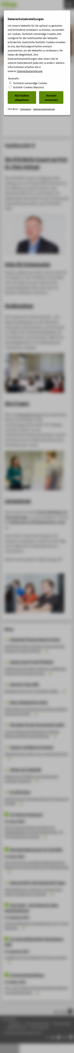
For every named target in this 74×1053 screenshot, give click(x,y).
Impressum (25, 109)
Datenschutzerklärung (29, 71)
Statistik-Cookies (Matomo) (28, 87)
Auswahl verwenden (51, 97)
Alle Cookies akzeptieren (22, 97)
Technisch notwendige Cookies (30, 83)
